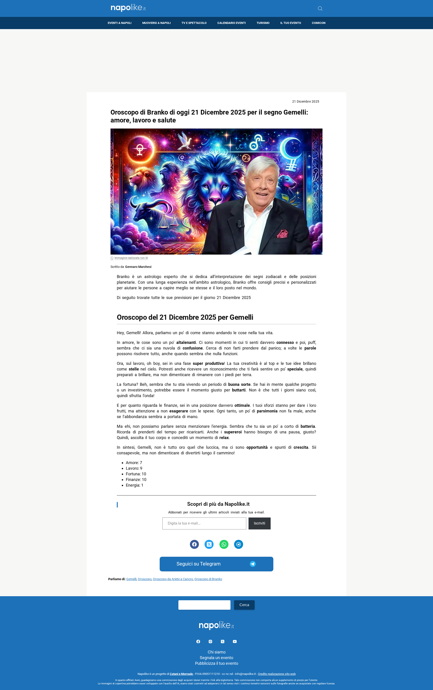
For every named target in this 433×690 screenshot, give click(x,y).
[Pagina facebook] (199, 642)
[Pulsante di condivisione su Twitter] (209, 544)
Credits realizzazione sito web (277, 674)
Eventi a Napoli (119, 23)
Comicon (318, 23)
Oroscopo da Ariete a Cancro (173, 579)
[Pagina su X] (223, 642)
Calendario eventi (231, 23)
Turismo (263, 23)
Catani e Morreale (181, 674)
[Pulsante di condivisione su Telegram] (238, 544)
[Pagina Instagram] (211, 642)
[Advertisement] (216, 60)
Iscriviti (259, 523)
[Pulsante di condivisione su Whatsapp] (223, 544)
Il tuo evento (290, 23)
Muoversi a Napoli (156, 23)
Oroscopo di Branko (208, 579)
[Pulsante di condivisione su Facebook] (194, 544)
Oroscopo (145, 579)
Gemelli (131, 579)
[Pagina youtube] (234, 642)
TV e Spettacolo (194, 23)
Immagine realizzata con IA (131, 258)
